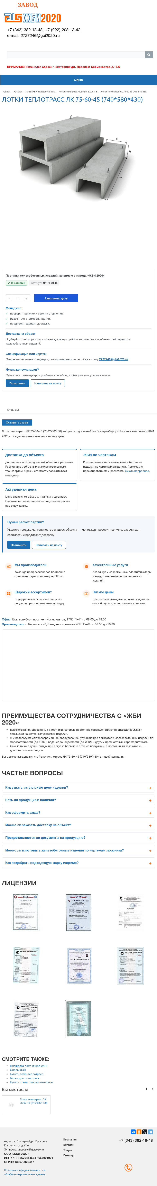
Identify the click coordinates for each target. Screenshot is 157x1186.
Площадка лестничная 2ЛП (28, 1066)
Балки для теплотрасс (25, 1078)
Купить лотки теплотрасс (26, 1074)
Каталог (18, 91)
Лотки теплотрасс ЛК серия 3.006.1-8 (78, 91)
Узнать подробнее (137, 471)
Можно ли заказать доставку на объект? (38, 825)
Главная (6, 91)
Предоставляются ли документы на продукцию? (45, 837)
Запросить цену (56, 298)
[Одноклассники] (139, 1131)
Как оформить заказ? (22, 812)
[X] (144, 1131)
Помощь (68, 1155)
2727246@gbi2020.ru (113, 359)
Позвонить (17, 383)
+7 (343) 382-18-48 (25, 29)
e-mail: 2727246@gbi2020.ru (33, 35)
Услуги (67, 1150)
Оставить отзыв (17, 422)
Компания (70, 1139)
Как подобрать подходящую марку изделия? (42, 862)
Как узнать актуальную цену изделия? (36, 787)
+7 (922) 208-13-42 (62, 29)
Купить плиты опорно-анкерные (31, 1082)
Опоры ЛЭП (18, 1070)
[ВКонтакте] (133, 1131)
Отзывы (13, 409)
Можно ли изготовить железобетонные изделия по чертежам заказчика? (64, 850)
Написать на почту (47, 383)
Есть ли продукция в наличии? (30, 799)
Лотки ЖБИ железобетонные (40, 91)
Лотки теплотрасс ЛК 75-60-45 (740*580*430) (33, 1100)
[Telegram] (150, 1131)
